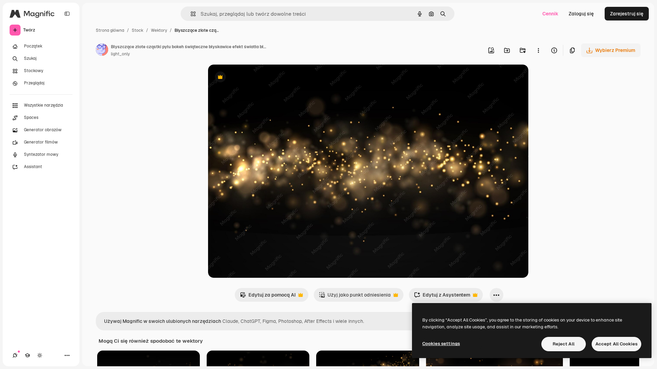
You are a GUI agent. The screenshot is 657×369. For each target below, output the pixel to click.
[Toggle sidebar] (67, 13)
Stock (137, 30)
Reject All (564, 344)
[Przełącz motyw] (39, 355)
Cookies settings (441, 343)
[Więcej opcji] (538, 50)
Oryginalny (255, 77)
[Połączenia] (15, 355)
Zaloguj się (581, 14)
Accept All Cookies (616, 344)
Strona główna (110, 30)
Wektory (159, 30)
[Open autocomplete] (190, 13)
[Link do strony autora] (102, 50)
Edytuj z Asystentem (442, 297)
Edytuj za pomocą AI (268, 297)
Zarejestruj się (626, 14)
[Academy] (27, 355)
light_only (120, 54)
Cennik (550, 14)
